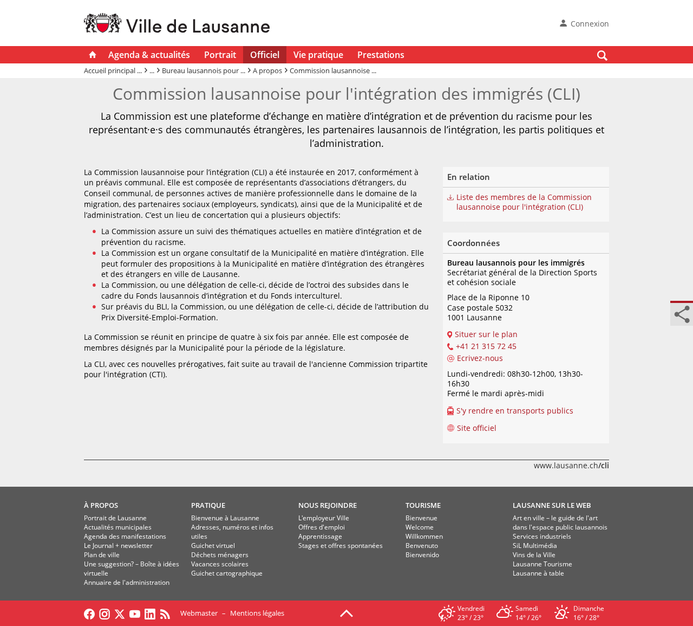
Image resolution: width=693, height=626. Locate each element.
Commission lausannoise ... (333, 70)
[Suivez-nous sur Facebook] (89, 613)
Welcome (420, 527)
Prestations (380, 55)
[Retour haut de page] (346, 612)
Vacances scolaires (220, 564)
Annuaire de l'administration (126, 582)
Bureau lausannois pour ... (203, 70)
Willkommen (424, 536)
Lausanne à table (538, 573)
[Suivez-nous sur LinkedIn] (150, 613)
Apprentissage (320, 536)
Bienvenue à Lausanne (225, 517)
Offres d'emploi (321, 527)
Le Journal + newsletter (118, 545)
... (151, 70)
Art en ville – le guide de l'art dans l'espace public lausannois (560, 522)
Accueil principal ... (113, 70)
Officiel (264, 55)
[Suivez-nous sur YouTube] (134, 613)
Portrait (220, 55)
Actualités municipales (118, 527)
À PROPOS (101, 505)
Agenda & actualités (149, 55)
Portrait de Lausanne (115, 517)
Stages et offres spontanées (340, 545)
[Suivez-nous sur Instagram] (104, 613)
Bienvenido (422, 554)
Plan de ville (102, 554)
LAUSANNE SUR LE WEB (552, 505)
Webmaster (199, 613)
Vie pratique (318, 55)
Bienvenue (421, 517)
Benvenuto (422, 545)
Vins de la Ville (534, 554)
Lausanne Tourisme (542, 564)
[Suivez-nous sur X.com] (119, 613)
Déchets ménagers (220, 554)
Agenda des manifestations (125, 536)
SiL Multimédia (535, 545)
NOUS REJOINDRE (327, 505)
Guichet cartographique (227, 573)
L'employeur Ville (323, 517)
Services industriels (542, 536)
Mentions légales (257, 613)
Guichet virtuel (213, 545)
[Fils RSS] (168, 613)
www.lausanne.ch (571, 465)
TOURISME (423, 505)
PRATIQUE (208, 505)
